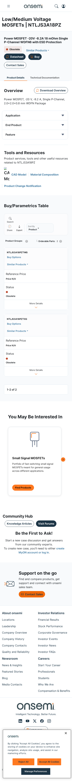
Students (43, 678)
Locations (8, 619)
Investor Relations (51, 613)
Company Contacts (14, 645)
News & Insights (12, 665)
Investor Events (48, 639)
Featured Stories (12, 671)
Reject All (23, 761)
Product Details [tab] (15, 77)
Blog (5, 678)
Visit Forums (46, 523)
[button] (15, 174)
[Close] (65, 733)
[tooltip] (19, 228)
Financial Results (48, 619)
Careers (44, 658)
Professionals (46, 671)
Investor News (47, 645)
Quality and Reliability (15, 651)
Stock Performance (50, 626)
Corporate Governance (52, 632)
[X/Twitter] (35, 721)
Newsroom (10, 658)
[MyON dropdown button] (64, 6)
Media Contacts (12, 684)
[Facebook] (42, 721)
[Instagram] (49, 721)
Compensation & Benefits (54, 690)
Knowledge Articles (19, 523)
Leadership (9, 626)
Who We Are (46, 684)
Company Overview (14, 632)
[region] (37, 753)
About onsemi (12, 613)
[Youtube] (28, 721)
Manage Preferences (36, 771)
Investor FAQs (46, 651)
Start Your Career (49, 665)
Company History (13, 639)
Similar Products (36, 50)
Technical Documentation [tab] (44, 77)
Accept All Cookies (49, 761)
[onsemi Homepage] (33, 6)
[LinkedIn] (21, 721)
